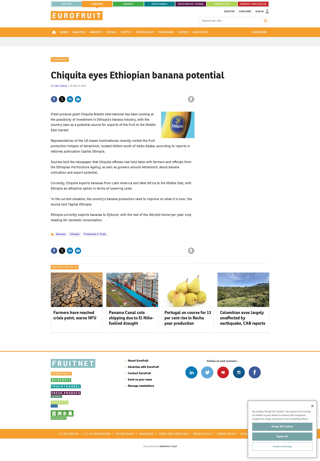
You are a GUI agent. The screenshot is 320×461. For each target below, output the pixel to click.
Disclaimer (146, 433)
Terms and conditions (173, 433)
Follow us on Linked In (191, 372)
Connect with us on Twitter (207, 372)
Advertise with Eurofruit (143, 367)
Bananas (61, 234)
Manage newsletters (141, 386)
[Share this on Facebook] (54, 99)
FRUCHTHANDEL (159, 4)
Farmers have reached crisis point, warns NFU (74, 315)
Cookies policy (226, 433)
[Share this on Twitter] (62, 99)
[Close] (312, 406)
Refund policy (125, 433)
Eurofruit (60, 59)
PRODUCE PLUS (222, 4)
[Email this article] (78, 99)
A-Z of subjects (69, 433)
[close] (194, 91)
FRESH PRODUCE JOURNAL (191, 4)
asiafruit (128, 4)
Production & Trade (95, 234)
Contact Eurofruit (139, 373)
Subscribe (245, 11)
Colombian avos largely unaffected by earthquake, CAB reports (242, 318)
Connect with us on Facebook (255, 372)
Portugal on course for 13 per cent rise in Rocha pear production (187, 318)
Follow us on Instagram (239, 372)
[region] (282, 429)
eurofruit (97, 4)
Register (229, 11)
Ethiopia (74, 234)
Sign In (259, 11)
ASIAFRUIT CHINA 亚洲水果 (253, 4)
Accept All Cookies (282, 426)
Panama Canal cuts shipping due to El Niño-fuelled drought (131, 318)
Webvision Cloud (168, 446)
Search (266, 21)
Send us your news (140, 379)
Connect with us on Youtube (223, 372)
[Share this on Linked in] (70, 99)
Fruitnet (67, 4)
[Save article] (191, 99)
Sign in (147, 91)
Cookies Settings (282, 446)
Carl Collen (60, 85)
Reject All (282, 436)
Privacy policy (202, 433)
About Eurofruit (138, 361)
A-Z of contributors (97, 433)
